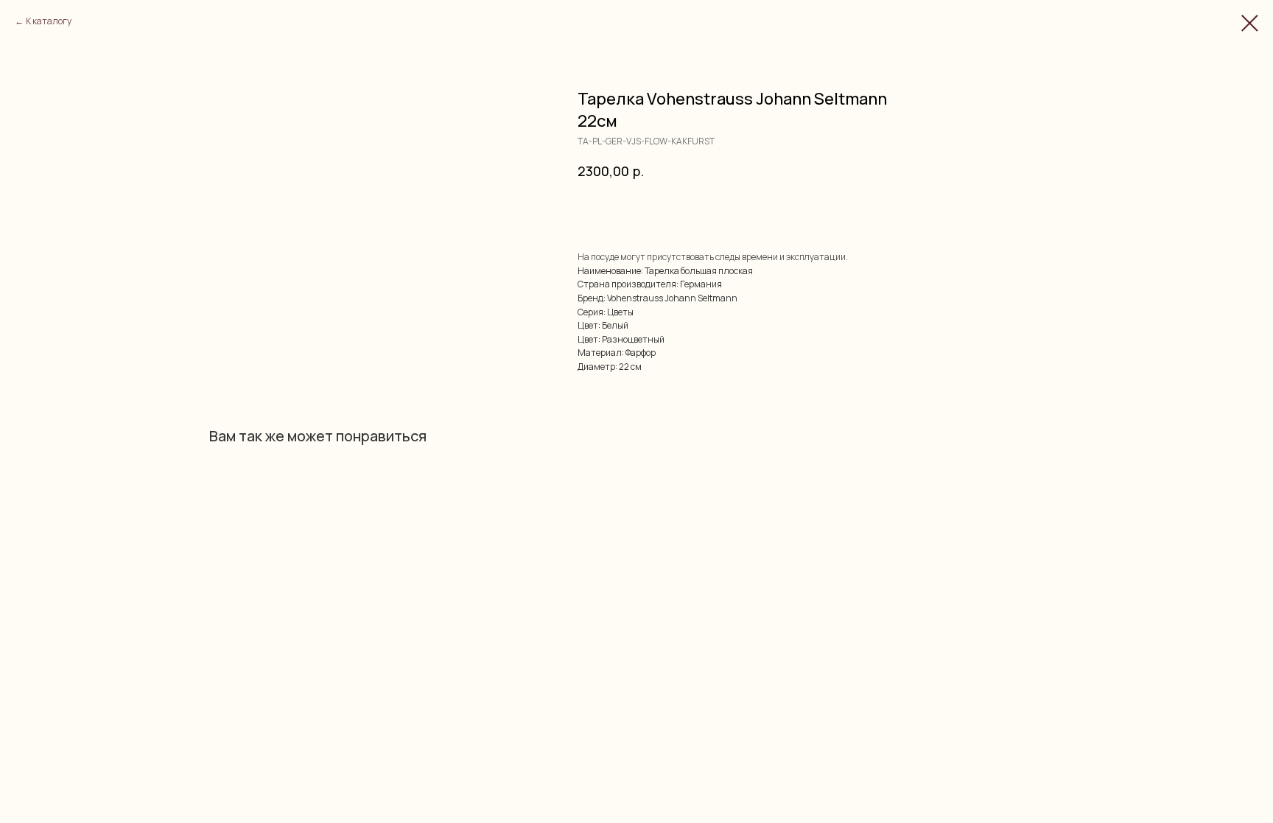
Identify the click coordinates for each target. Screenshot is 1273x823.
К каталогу (48, 21)
